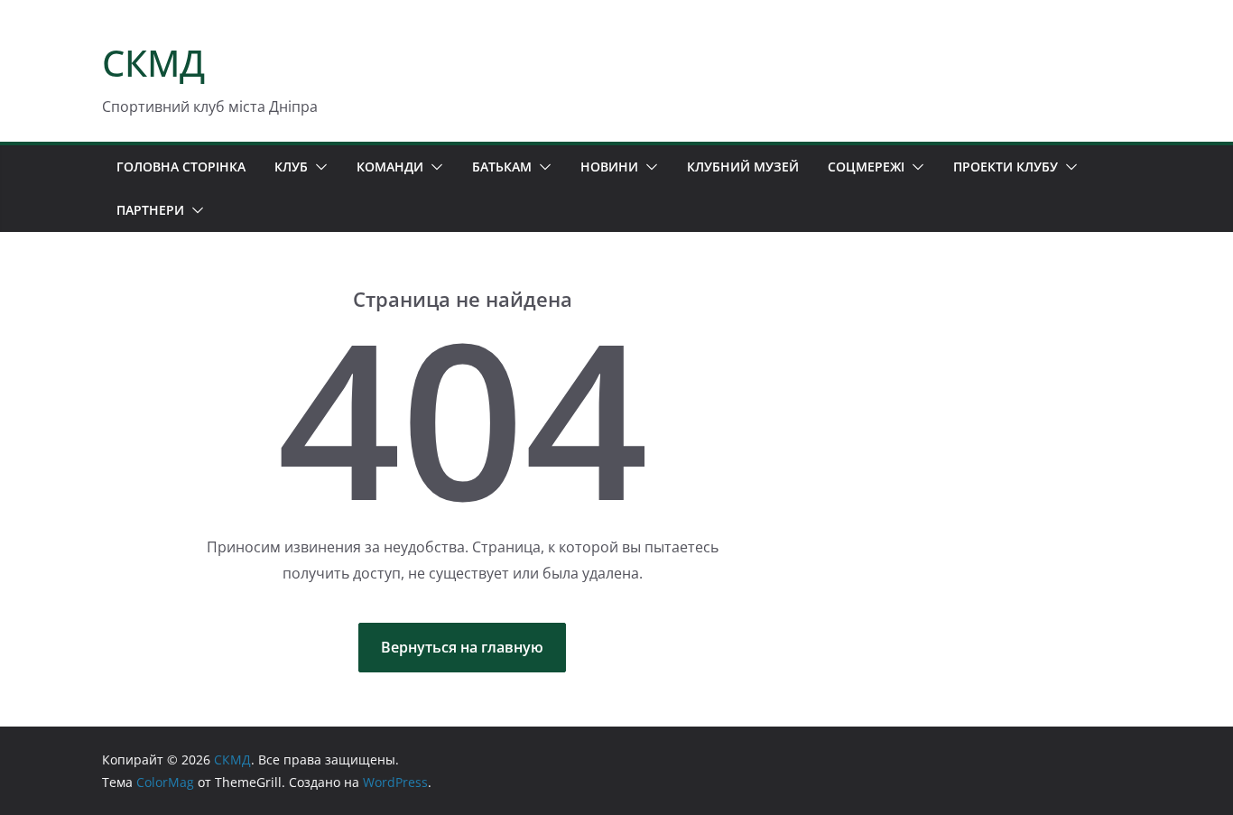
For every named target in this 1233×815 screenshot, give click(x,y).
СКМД (153, 63)
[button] (318, 167)
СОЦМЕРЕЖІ (866, 166)
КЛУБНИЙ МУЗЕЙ (743, 166)
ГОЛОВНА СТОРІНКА (181, 166)
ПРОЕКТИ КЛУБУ (1005, 166)
